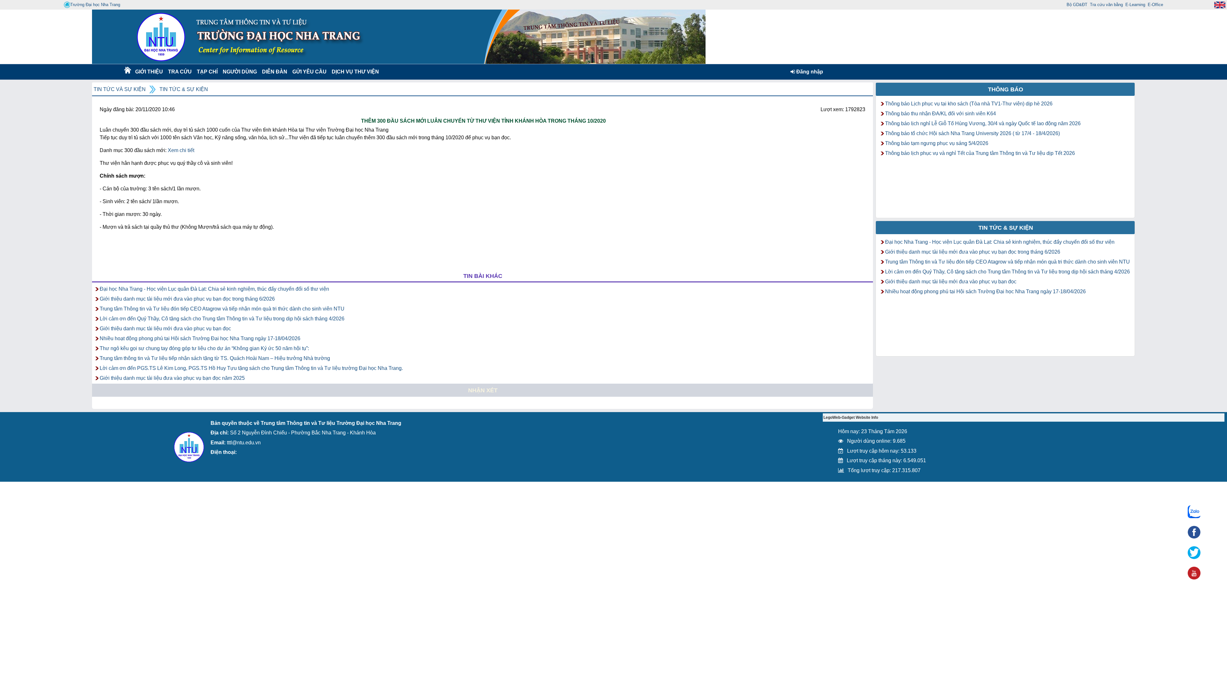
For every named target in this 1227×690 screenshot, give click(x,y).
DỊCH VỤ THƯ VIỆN (354, 71)
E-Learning (1135, 4)
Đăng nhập (809, 71)
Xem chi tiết (181, 150)
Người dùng (239, 71)
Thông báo (1005, 89)
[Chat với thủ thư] (1194, 511)
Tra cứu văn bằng (1106, 4)
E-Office (1155, 4)
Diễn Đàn (274, 71)
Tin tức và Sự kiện (120, 89)
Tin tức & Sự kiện (183, 89)
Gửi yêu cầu (309, 71)
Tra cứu (179, 71)
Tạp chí (207, 71)
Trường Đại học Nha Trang (95, 4)
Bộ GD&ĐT (1077, 4)
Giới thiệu (148, 71)
